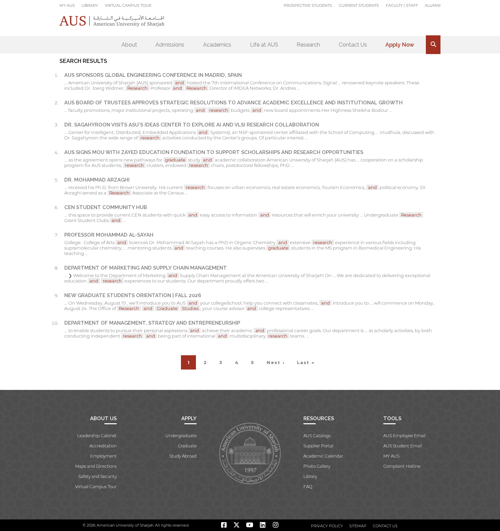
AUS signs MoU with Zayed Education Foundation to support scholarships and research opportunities (213, 152)
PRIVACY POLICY (327, 526)
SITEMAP (357, 526)
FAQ (307, 486)
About (129, 44)
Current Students (359, 5)
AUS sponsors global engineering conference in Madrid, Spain (153, 75)
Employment (103, 456)
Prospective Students (308, 5)
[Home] (112, 21)
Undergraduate (181, 435)
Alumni (432, 5)
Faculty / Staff (402, 5)
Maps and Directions (96, 466)
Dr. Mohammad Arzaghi (97, 180)
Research (308, 44)
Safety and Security (97, 476)
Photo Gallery (316, 466)
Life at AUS (264, 44)
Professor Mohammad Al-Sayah (108, 235)
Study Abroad (183, 456)
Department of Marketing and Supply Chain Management (145, 268)
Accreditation (103, 445)
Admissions (169, 44)
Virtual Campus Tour (128, 5)
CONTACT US (385, 526)
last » (306, 362)
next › (276, 362)
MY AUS (67, 5)
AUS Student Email (402, 445)
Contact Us (353, 44)
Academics (217, 44)
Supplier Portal (318, 445)
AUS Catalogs (317, 435)
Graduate (187, 445)
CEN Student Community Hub (105, 207)
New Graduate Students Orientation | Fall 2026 (132, 295)
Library (90, 5)
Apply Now (399, 44)
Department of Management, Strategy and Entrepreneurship (152, 323)
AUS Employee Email (404, 435)
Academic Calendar (323, 456)
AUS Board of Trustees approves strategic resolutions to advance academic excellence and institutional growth (233, 103)
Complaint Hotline (401, 466)
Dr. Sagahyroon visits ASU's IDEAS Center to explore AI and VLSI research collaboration (191, 125)
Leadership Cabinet (97, 435)
